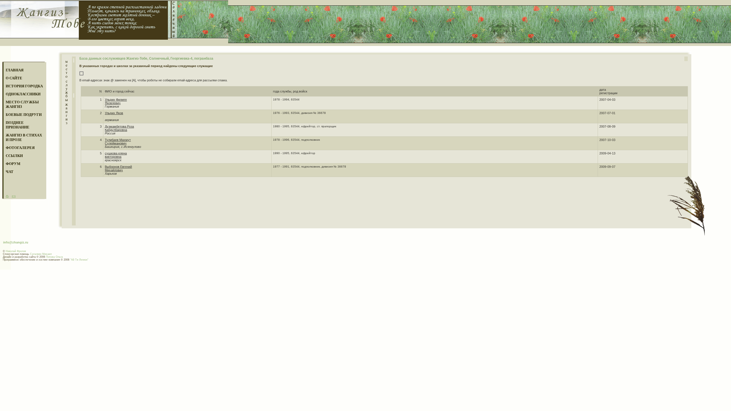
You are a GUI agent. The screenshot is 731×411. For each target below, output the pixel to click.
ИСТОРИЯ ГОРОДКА (24, 86)
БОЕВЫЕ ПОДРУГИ (24, 114)
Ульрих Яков (114, 113)
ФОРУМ (13, 164)
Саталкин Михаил (41, 254)
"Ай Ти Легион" (79, 259)
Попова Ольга (54, 256)
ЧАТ (9, 172)
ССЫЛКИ (14, 156)
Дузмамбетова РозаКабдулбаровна (119, 128)
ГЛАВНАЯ (14, 70)
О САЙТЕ (14, 78)
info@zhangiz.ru (15, 242)
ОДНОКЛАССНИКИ (23, 94)
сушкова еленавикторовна (116, 155)
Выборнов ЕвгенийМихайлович (118, 168)
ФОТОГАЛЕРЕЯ (20, 148)
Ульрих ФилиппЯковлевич (116, 101)
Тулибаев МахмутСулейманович (118, 141)
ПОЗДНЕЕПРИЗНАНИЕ (17, 124)
